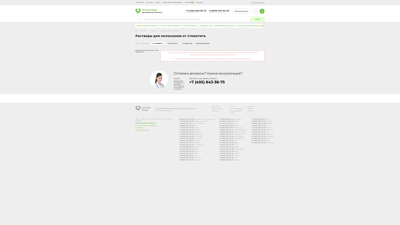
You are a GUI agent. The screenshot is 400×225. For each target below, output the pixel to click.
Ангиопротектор (190, 26)
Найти (257, 19)
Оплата (158, 2)
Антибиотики (206, 26)
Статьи (232, 106)
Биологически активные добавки (251, 26)
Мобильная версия (143, 130)
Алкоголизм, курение (171, 26)
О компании (216, 106)
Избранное (215, 111)
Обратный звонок (241, 11)
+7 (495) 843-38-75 (207, 82)
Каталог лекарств (217, 108)
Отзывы (232, 113)
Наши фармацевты (236, 111)
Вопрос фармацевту (236, 108)
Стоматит (153, 31)
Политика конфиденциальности (146, 125)
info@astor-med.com (147, 123)
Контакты (251, 111)
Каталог (144, 31)
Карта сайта (139, 127)
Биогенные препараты (224, 26)
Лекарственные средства (147, 26)
